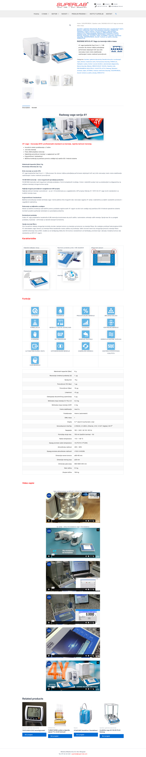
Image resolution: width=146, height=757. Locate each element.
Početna (36, 14)
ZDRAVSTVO (81, 38)
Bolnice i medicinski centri (85, 30)
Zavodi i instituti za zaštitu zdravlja (106, 37)
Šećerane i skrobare (89, 35)
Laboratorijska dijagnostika (111, 64)
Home (79, 23)
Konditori (103, 31)
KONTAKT (109, 14)
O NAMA (44, 14)
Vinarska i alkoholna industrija (101, 70)
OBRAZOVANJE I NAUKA (110, 33)
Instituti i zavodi (94, 31)
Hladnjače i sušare (83, 31)
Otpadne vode (96, 23)
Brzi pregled (29, 734)
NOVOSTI (64, 14)
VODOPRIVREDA (86, 23)
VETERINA (104, 35)
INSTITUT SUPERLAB (96, 14)
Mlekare (99, 33)
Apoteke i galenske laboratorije (87, 29)
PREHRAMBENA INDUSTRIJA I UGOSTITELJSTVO (102, 34)
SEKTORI (54, 14)
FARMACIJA (114, 30)
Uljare (98, 35)
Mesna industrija (91, 33)
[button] (48, 13)
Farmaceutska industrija (102, 30)
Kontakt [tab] (34, 107)
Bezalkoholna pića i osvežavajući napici (110, 29)
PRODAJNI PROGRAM (79, 14)
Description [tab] (26, 107)
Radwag (79, 35)
